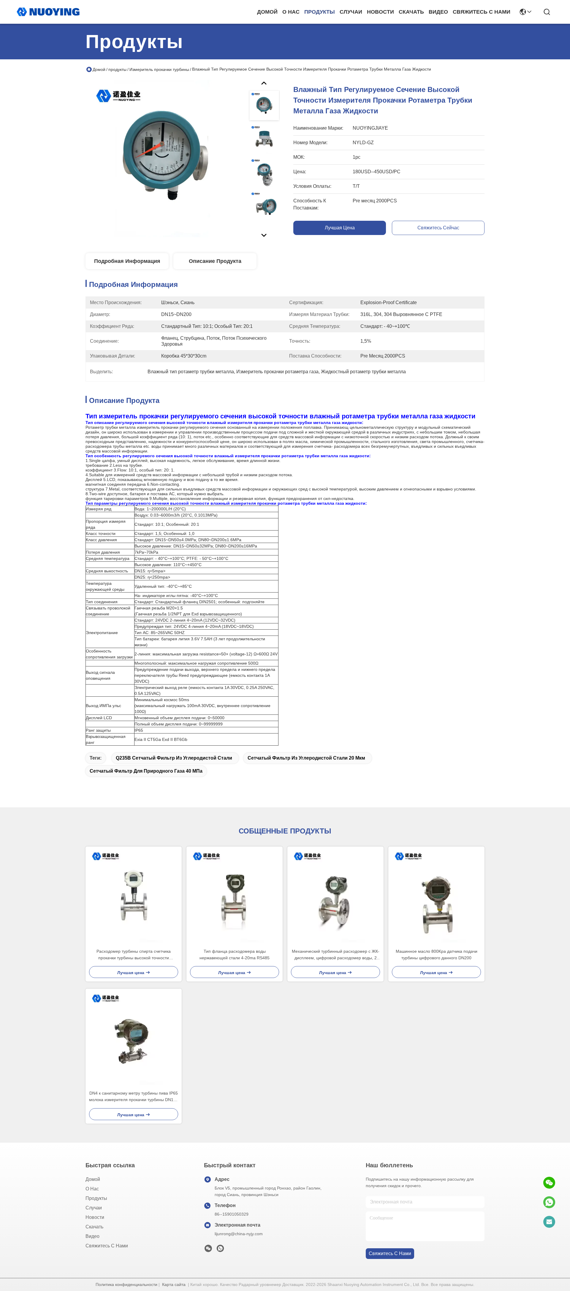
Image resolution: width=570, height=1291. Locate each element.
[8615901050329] (549, 1202)
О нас (291, 12)
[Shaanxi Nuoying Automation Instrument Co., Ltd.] (48, 12)
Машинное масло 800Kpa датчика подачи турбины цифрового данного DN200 (436, 954)
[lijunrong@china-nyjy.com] (549, 1222)
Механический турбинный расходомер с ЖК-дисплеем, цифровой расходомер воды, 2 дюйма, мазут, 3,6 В (335, 955)
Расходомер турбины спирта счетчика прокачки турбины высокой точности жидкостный (133, 955)
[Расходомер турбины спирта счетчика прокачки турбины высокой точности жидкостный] (134, 895)
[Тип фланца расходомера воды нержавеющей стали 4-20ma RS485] (234, 895)
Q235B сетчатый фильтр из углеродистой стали (174, 757)
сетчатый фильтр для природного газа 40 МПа (146, 771)
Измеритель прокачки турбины (159, 69)
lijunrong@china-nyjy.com (239, 1233)
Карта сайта (174, 1284)
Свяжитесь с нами (481, 12)
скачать (411, 12)
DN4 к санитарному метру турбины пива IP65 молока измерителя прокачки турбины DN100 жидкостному (133, 1097)
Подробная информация (127, 261)
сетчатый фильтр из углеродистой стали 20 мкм (306, 757)
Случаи (351, 12)
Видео (438, 12)
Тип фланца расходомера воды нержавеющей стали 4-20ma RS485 (235, 954)
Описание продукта (215, 261)
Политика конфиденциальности (126, 1284)
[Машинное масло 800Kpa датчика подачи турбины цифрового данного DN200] (436, 895)
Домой (267, 12)
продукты (319, 12)
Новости (380, 12)
